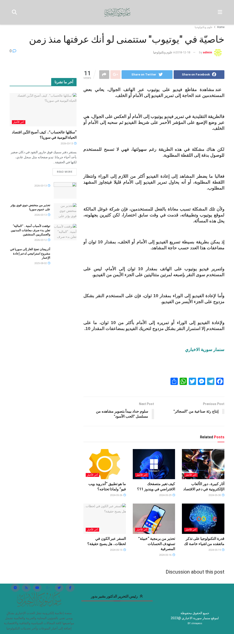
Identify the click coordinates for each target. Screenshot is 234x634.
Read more (64, 171)
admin (207, 52)
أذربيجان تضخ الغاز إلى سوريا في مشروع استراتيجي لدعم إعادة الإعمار (30, 253)
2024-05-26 (116, 495)
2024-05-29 (165, 495)
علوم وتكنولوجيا (204, 27)
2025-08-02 (40, 263)
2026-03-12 (40, 240)
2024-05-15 (116, 549)
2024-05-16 (165, 554)
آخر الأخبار (191, 474)
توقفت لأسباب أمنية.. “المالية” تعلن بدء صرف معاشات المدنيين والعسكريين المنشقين (30, 230)
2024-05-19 (214, 549)
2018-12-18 (183, 52)
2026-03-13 (67, 143)
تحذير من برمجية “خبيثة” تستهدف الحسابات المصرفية (156, 543)
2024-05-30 (214, 495)
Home (220, 27)
